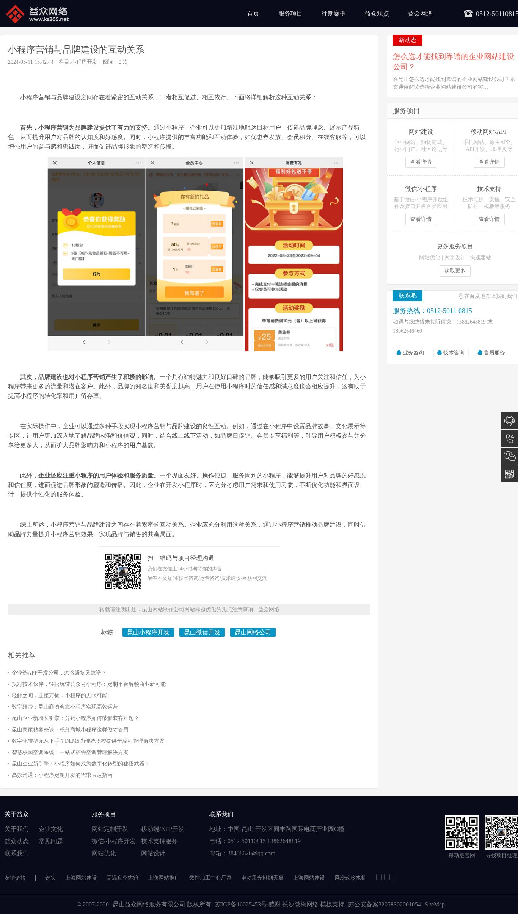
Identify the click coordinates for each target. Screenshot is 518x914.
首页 (253, 13)
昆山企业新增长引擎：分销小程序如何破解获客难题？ (75, 718)
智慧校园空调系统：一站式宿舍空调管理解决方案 (70, 752)
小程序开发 (84, 62)
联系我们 (17, 853)
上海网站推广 (164, 878)
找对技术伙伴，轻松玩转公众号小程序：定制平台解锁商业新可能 (89, 684)
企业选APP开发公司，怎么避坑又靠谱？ (59, 673)
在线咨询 (509, 420)
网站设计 (153, 853)
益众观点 (377, 13)
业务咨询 (413, 352)
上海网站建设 (81, 878)
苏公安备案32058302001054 (384, 904)
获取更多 (455, 271)
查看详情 (421, 162)
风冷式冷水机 (350, 878)
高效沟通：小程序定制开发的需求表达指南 (62, 775)
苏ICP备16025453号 (241, 904)
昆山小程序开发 (148, 632)
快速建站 (480, 257)
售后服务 (494, 352)
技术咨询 (454, 352)
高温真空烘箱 (122, 878)
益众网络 (420, 13)
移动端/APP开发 (162, 829)
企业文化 (51, 829)
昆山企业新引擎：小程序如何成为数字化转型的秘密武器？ (81, 764)
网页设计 (455, 257)
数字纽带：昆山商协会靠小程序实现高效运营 (65, 707)
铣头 (50, 878)
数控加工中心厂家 (210, 878)
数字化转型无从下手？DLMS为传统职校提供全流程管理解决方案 (88, 741)
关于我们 (17, 829)
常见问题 (51, 841)
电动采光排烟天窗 (262, 878)
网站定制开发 (110, 829)
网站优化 (429, 257)
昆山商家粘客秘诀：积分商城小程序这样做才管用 (70, 729)
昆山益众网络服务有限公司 (149, 904)
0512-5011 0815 (509, 438)
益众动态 (17, 841)
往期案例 (334, 13)
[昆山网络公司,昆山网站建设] (37, 13)
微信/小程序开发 (114, 841)
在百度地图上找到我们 (490, 296)
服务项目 (290, 13)
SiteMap (435, 904)
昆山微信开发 (202, 632)
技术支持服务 (159, 841)
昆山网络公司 (253, 632)
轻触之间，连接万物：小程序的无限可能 (59, 695)
